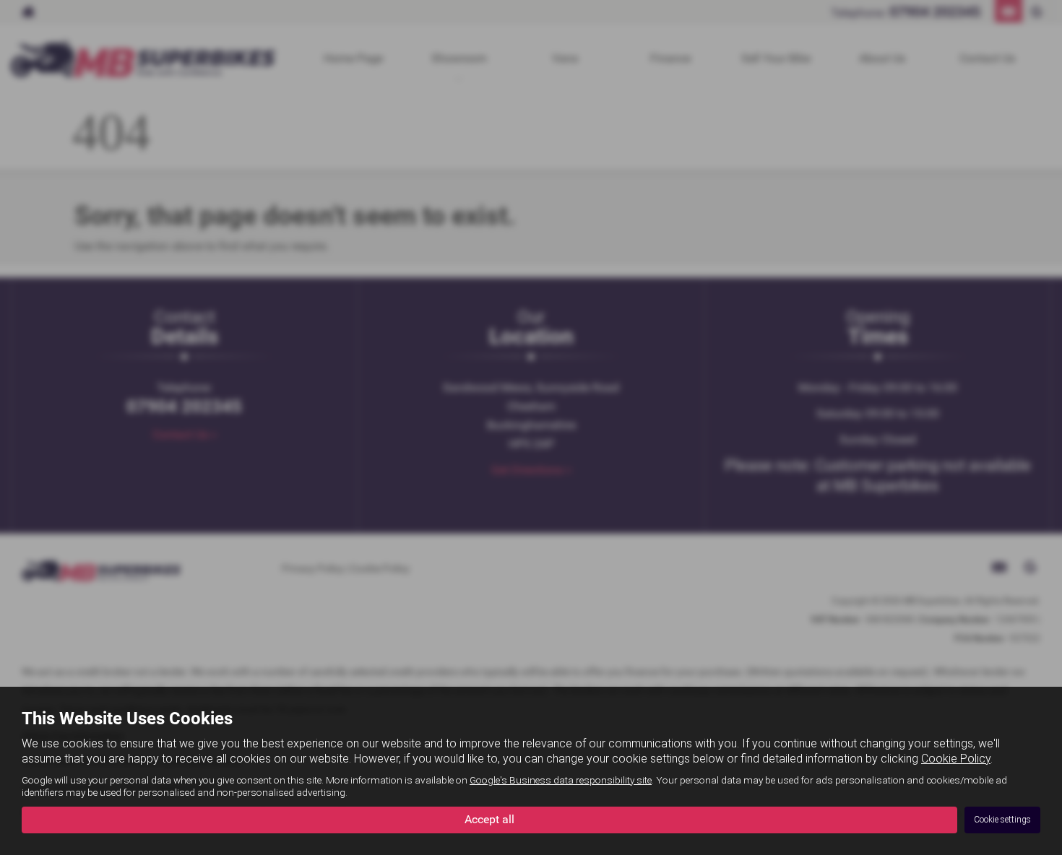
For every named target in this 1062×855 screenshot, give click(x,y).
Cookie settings (1002, 820)
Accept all (489, 819)
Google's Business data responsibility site (561, 780)
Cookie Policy (955, 758)
